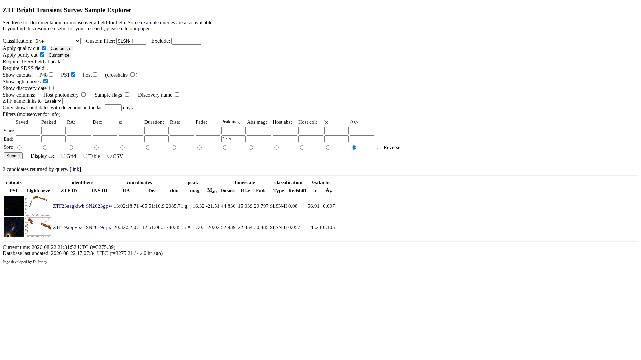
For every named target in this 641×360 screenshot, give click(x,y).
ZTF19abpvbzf (68, 227)
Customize (61, 48)
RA (126, 190)
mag (195, 190)
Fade (261, 190)
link (75, 169)
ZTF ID (69, 190)
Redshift (297, 190)
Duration (229, 190)
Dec (152, 190)
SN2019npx (98, 227)
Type (278, 190)
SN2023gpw (99, 206)
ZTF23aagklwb (69, 206)
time (175, 190)
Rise (245, 190)
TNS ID (99, 190)
